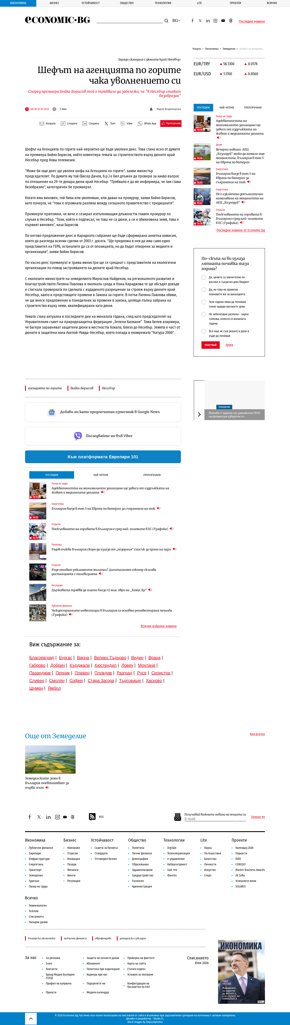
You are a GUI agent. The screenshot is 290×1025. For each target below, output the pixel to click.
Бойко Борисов (81, 388)
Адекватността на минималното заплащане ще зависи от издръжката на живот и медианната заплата (110, 490)
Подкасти (241, 853)
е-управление (176, 859)
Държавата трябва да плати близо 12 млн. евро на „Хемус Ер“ (99, 590)
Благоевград (41, 657)
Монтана (146, 665)
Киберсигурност (177, 864)
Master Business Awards (250, 870)
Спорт (207, 875)
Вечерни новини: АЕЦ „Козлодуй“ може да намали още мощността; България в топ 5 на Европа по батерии (240, 156)
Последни (51, 475)
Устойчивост (91, 3)
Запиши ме (258, 817)
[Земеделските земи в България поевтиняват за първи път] (50, 759)
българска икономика (41, 938)
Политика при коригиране (103, 969)
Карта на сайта (136, 963)
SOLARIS (240, 886)
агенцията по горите (45, 388)
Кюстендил (106, 665)
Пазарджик (40, 673)
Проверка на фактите (141, 958)
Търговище (130, 680)
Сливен (36, 680)
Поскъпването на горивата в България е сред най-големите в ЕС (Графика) (110, 529)
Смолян (57, 680)
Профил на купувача (59, 983)
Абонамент (93, 963)
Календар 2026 (244, 848)
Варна (83, 657)
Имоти (71, 875)
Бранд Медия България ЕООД (60, 976)
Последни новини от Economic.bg (241, 230)
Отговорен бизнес (106, 859)
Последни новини (252, 21)
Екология (138, 881)
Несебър (108, 388)
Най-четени (100, 475)
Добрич (57, 665)
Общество (127, 3)
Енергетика (36, 864)
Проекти (235, 3)
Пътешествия (212, 853)
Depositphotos (154, 1022)
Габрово (37, 665)
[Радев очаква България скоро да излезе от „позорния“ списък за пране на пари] (37, 551)
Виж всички (257, 734)
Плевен (82, 673)
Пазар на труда (38, 886)
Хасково (154, 680)
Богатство (210, 859)
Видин (137, 657)
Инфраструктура (39, 859)
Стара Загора (101, 680)
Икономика (18, 3)
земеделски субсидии (133, 938)
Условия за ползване (140, 974)
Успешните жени (245, 881)
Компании (73, 848)
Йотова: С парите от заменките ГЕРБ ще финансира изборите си (234, 414)
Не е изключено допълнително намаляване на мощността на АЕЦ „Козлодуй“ (239, 198)
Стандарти (101, 853)
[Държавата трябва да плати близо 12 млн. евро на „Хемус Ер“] (37, 592)
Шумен (36, 688)
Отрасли (72, 853)
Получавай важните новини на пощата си (215, 814)
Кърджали (80, 665)
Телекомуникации (178, 853)
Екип (49, 963)
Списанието (36, 916)
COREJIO (240, 864)
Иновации (73, 859)
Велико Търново (110, 657)
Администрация (142, 886)
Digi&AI (171, 848)
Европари (35, 853)
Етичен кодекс (136, 969)
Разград (124, 673)
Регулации (73, 881)
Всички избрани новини (159, 626)
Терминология (38, 905)
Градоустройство (142, 875)
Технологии (163, 3)
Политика (138, 848)
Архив (229, 344)
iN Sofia (240, 875)
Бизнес (54, 3)
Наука (208, 848)
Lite (199, 3)
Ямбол (54, 688)
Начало (197, 48)
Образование (140, 864)
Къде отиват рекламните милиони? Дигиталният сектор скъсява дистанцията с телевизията (104, 572)
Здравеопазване (142, 870)
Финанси (73, 870)
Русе (141, 673)
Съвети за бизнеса (106, 848)
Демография (140, 859)
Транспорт (35, 870)
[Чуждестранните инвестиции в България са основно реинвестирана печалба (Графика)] (37, 612)
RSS (101, 817)
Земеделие (229, 48)
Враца (154, 657)
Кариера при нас (97, 974)
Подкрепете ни (96, 983)
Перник (63, 673)
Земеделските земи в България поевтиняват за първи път (47, 783)
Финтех (172, 875)
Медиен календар (98, 992)
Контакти (52, 969)
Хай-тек (172, 870)
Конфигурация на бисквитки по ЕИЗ (138, 985)
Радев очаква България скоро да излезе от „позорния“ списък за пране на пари (112, 549)
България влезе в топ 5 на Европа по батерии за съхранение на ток (104, 508)
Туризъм (34, 881)
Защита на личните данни (103, 958)
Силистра (160, 673)
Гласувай (211, 345)
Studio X (158, 1018)
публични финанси (75, 938)
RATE (238, 859)
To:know (33, 911)
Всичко (272, 3)
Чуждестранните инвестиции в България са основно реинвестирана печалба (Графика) (112, 613)
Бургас (65, 657)
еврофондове (103, 938)
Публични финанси (41, 848)
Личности (210, 864)
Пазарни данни (38, 922)
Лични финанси (142, 853)
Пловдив (103, 673)
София (76, 680)
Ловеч (127, 665)
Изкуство (210, 870)
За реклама (53, 958)
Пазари (71, 864)
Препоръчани (152, 475)
